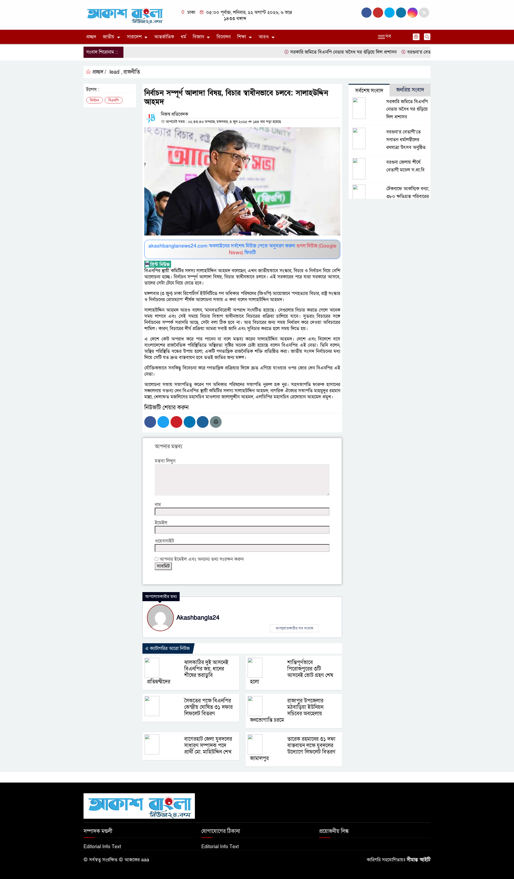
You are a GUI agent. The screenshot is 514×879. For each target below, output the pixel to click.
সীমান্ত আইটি (418, 860)
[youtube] (412, 13)
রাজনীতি (131, 72)
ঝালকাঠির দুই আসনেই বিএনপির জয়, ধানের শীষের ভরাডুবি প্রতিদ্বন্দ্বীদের (187, 672)
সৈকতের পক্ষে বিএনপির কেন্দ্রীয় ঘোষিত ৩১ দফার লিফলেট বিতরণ (208, 707)
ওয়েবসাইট (164, 541)
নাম (158, 505)
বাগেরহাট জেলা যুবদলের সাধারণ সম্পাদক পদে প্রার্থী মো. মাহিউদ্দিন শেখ (208, 745)
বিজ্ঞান (198, 37)
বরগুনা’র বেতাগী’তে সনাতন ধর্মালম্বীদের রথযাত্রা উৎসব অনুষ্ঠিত (406, 140)
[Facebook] (150, 422)
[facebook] (366, 13)
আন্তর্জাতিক (164, 37)
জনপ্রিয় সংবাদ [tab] (410, 90)
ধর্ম (183, 37)
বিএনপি (113, 100)
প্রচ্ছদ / (98, 72)
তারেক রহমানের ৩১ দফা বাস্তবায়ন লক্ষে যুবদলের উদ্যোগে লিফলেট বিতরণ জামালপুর (292, 749)
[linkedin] (401, 13)
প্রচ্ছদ (91, 37)
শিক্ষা (241, 37)
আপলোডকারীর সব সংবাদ (294, 628)
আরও (264, 37)
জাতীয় (108, 37)
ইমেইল (161, 523)
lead (114, 72)
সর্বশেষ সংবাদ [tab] (369, 90)
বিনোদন (223, 37)
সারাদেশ (134, 37)
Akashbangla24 (198, 618)
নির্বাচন (94, 100)
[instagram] (389, 13)
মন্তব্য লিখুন (165, 461)
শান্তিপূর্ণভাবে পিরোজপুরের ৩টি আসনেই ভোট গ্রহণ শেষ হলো (291, 672)
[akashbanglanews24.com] (124, 15)
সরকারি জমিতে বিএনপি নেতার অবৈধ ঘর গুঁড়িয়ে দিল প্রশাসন (328, 52)
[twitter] (378, 13)
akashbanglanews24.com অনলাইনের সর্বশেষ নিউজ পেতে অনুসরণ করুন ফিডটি (242, 249)
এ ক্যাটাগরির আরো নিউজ (167, 648)
